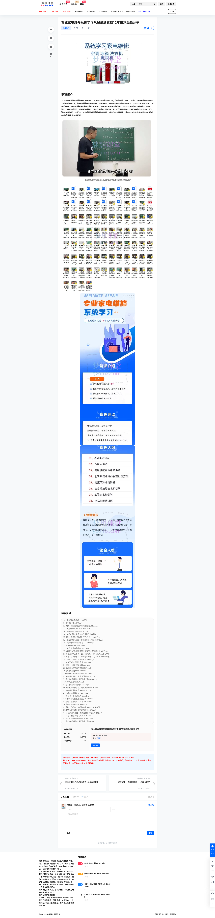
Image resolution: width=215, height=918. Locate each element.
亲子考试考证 (116, 11)
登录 (161, 4)
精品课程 (63, 3)
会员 (82, 3)
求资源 (74, 3)
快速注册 (171, 4)
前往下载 (149, 28)
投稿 (173, 11)
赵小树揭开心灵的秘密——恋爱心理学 (134, 782)
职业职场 (90, 11)
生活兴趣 (78, 11)
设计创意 (102, 11)
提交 (150, 833)
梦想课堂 (56, 914)
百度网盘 (95, 745)
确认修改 (151, 805)
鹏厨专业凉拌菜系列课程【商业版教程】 (82, 782)
